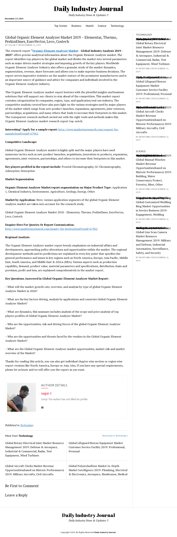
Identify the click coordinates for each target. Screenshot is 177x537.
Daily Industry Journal (88, 8)
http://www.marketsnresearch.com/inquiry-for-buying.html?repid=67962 (51, 229)
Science (102, 25)
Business (76, 25)
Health (90, 25)
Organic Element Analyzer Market (55, 51)
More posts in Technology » (115, 435)
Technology (117, 25)
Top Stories (60, 25)
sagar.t (46, 393)
